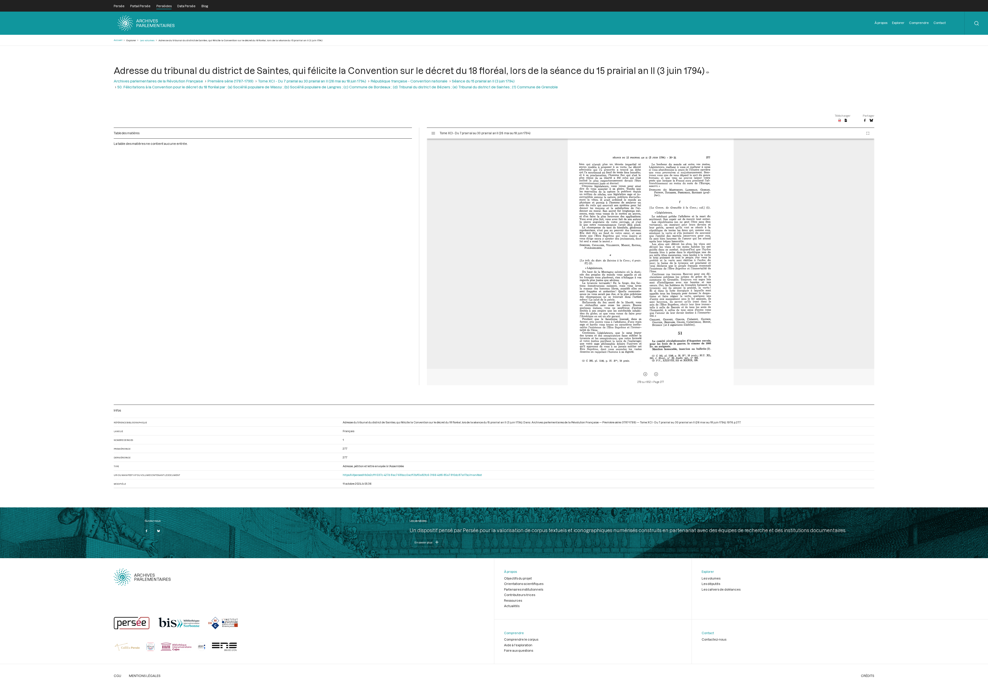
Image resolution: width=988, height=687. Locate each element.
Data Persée (186, 6)
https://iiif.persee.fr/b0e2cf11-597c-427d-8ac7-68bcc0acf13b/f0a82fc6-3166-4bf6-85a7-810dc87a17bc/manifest (412, 474)
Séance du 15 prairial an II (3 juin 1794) (483, 81)
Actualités (511, 606)
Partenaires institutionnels (523, 589)
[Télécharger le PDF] (839, 120)
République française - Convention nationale (408, 81)
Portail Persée (140, 6)
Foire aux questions (518, 650)
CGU (117, 675)
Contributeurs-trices (519, 595)
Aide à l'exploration (518, 645)
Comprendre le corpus (521, 639)
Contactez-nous (714, 639)
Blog (204, 6)
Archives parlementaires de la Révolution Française (158, 81)
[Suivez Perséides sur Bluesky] (158, 530)
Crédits (867, 675)
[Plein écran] (867, 133)
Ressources (513, 600)
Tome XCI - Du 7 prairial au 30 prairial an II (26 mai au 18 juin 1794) (312, 81)
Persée (119, 6)
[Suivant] (656, 374)
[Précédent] (645, 374)
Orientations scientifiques (523, 583)
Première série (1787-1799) (230, 81)
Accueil (118, 40)
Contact (939, 22)
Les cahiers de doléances (721, 589)
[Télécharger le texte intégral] (846, 120)
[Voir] (707, 70)
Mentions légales (145, 675)
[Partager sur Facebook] (865, 120)
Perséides (164, 6)
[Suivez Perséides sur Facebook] (146, 530)
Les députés (711, 583)
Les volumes (147, 40)
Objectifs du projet (518, 578)
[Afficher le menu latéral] (433, 133)
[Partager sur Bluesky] (871, 120)
